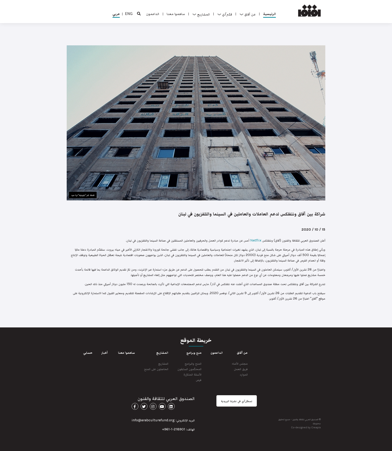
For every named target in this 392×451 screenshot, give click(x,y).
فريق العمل (241, 369)
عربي (116, 13)
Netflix (255, 240)
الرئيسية (269, 13)
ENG (129, 13)
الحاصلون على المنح (156, 369)
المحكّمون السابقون (189, 369)
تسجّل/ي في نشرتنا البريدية (236, 401)
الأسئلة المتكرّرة (192, 374)
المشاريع (163, 363)
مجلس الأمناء (240, 363)
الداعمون (152, 13)
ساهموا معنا (176, 13)
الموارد (244, 374)
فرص (198, 380)
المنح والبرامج (193, 363)
